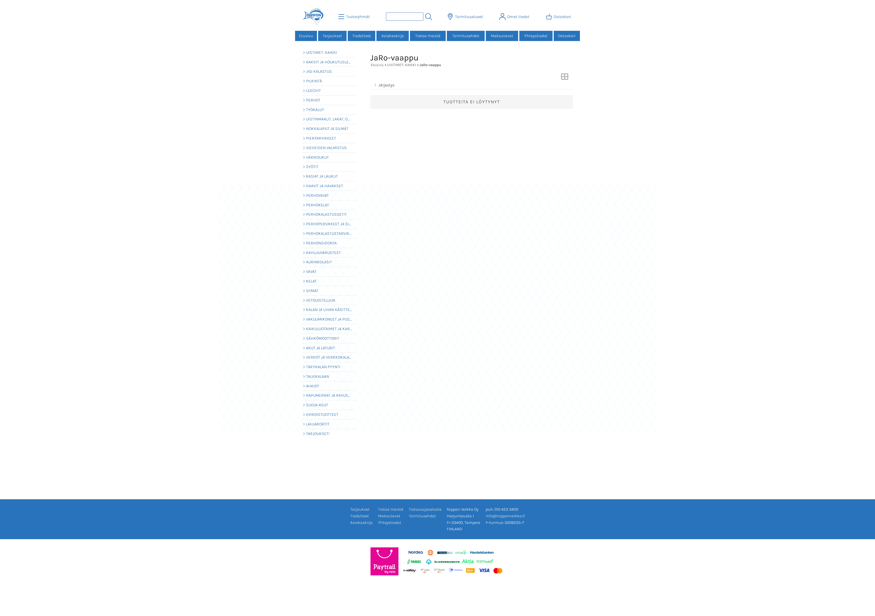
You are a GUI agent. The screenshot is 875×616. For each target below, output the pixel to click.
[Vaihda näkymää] (564, 77)
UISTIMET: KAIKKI (401, 65)
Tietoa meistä (427, 35)
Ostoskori (567, 35)
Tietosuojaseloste (425, 509)
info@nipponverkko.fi (505, 515)
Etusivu (306, 35)
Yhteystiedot (536, 35)
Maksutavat (502, 35)
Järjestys (386, 85)
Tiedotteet (361, 35)
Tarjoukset (332, 35)
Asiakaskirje (392, 35)
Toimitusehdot (465, 35)
